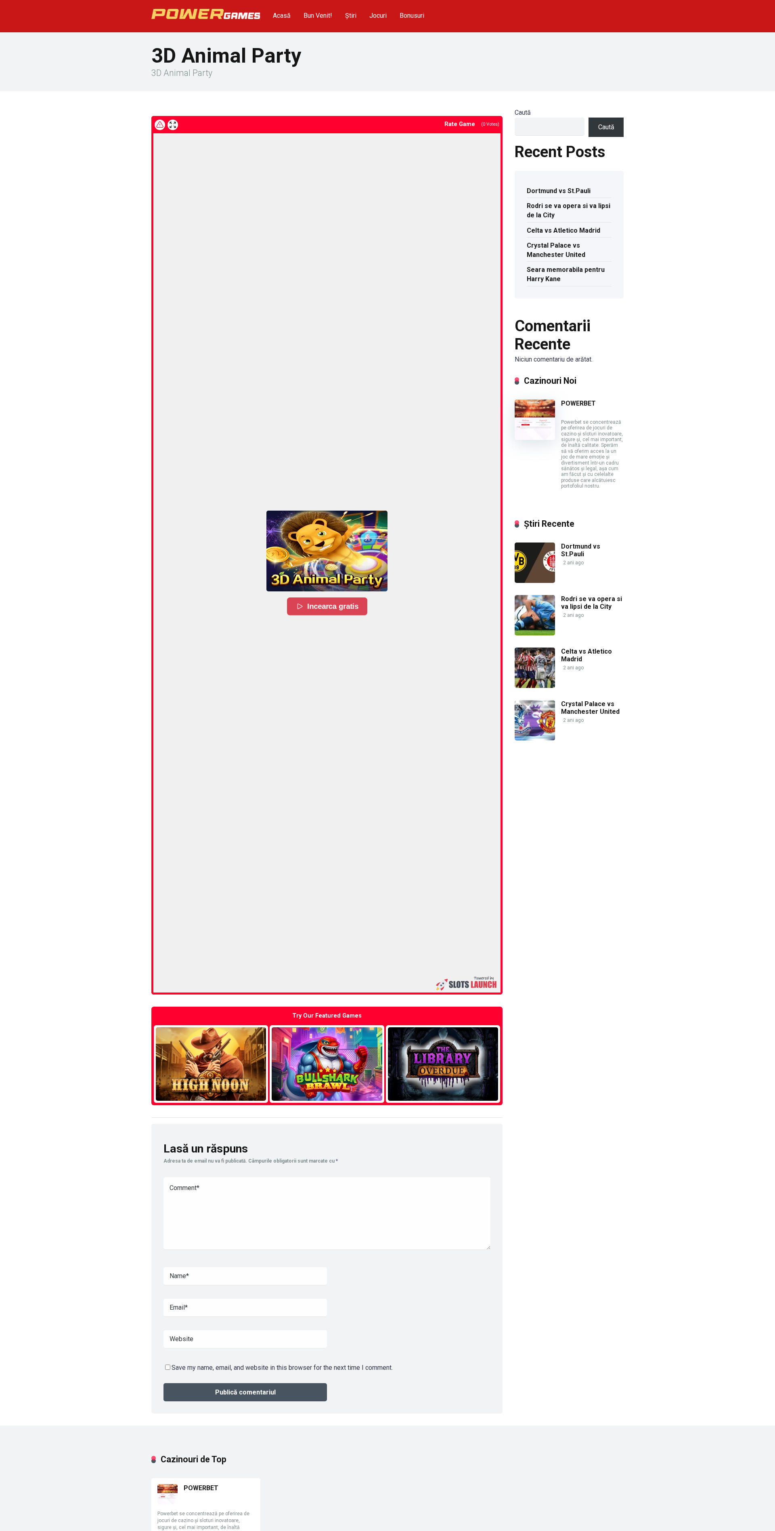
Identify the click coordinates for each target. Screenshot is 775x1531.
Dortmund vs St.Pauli (559, 191)
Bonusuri (412, 15)
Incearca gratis (333, 606)
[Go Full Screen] (173, 125)
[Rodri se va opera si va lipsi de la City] (535, 633)
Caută (523, 112)
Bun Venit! (318, 15)
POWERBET (578, 403)
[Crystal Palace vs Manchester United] (535, 738)
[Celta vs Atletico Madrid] (535, 686)
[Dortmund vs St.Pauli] (535, 581)
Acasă (282, 15)
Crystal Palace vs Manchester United (556, 250)
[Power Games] (205, 10)
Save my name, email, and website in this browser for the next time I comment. (282, 1367)
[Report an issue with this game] (160, 125)
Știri (350, 15)
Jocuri (378, 15)
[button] (327, 551)
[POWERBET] (535, 438)
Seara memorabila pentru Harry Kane (566, 274)
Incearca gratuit (210, 1064)
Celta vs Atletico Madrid (563, 230)
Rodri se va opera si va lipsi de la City (568, 210)
